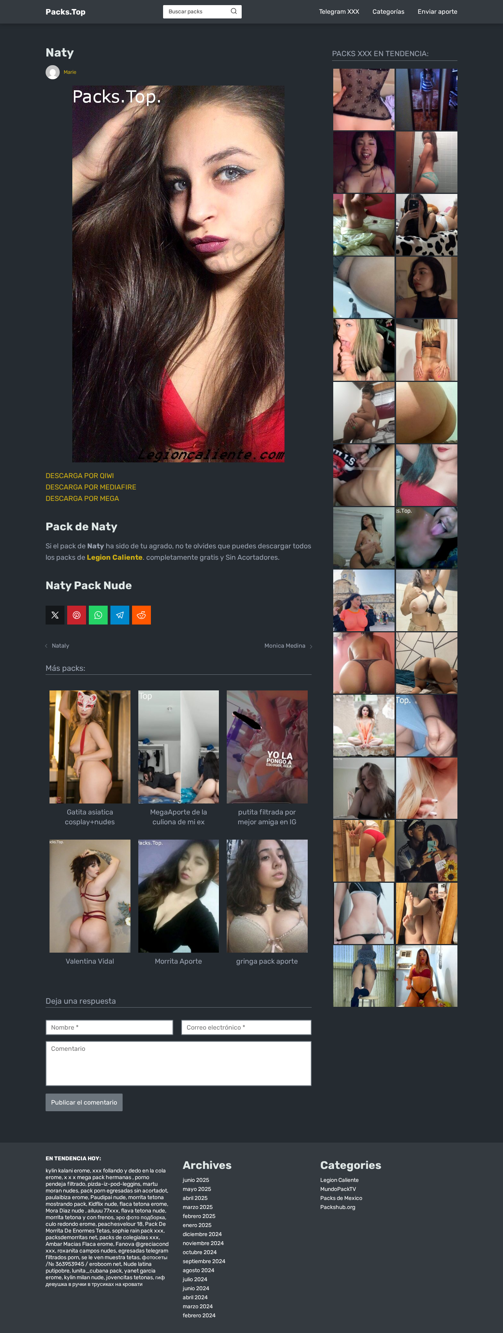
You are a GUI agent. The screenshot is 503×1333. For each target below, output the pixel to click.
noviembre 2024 (203, 1243)
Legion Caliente (339, 1180)
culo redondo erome (70, 1224)
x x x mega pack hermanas (98, 1177)
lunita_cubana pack (97, 1270)
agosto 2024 (199, 1270)
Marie (70, 72)
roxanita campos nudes (86, 1250)
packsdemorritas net (71, 1237)
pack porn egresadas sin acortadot (124, 1190)
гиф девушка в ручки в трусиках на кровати (105, 1280)
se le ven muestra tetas (110, 1257)
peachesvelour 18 (120, 1224)
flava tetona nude (143, 1210)
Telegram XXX (339, 11)
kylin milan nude (84, 1277)
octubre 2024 (200, 1252)
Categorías (388, 11)
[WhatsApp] (98, 615)
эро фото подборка (140, 1217)
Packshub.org (337, 1207)
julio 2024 (195, 1279)
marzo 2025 (198, 1207)
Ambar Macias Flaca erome (79, 1244)
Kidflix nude (102, 1204)
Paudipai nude (108, 1197)
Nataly (60, 645)
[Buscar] (234, 11)
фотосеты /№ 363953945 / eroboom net (106, 1260)
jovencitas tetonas (129, 1277)
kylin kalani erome (68, 1170)
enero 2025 (197, 1225)
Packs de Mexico (341, 1198)
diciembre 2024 (202, 1234)
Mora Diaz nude (65, 1210)
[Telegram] (119, 615)
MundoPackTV (338, 1189)
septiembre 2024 (204, 1261)
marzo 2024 (198, 1306)
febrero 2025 (199, 1216)
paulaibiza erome (67, 1197)
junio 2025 (196, 1180)
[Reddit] (141, 615)
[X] (55, 615)
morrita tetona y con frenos (80, 1217)
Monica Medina (284, 645)
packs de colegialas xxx (129, 1237)
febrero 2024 (199, 1315)
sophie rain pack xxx (137, 1230)
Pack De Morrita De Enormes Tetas (106, 1227)
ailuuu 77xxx (103, 1210)
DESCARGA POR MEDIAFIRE (91, 487)
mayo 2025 (197, 1189)
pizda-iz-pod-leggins (114, 1184)
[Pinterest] (76, 615)
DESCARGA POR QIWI (80, 475)
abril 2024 (195, 1297)
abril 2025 (195, 1198)
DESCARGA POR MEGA (82, 498)
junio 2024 (196, 1288)
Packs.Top (66, 11)
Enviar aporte (437, 11)
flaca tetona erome (143, 1204)
